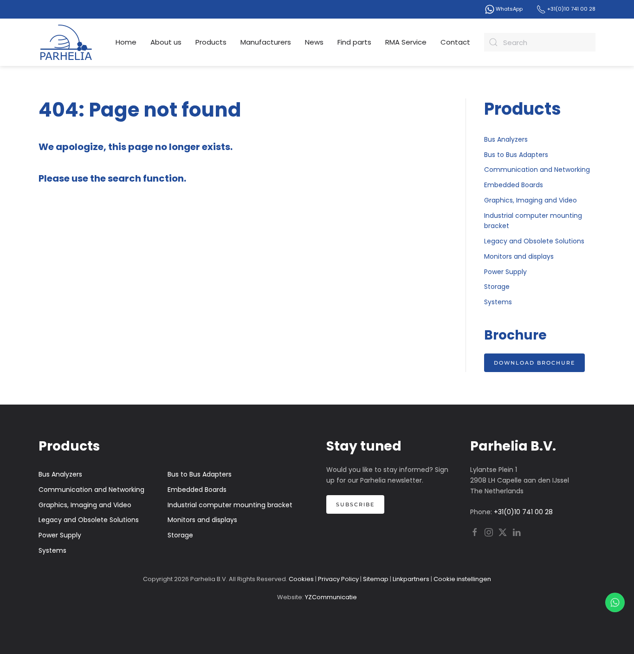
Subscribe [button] (355, 504)
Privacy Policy (338, 579)
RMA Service (406, 42)
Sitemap (375, 579)
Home (126, 42)
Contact (455, 42)
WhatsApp (508, 9)
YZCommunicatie (331, 597)
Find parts (354, 42)
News (314, 42)
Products (210, 42)
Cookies (301, 579)
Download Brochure (534, 363)
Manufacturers (265, 42)
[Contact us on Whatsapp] (615, 602)
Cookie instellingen (462, 579)
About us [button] (165, 42)
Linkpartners (411, 579)
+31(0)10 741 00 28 (570, 9)
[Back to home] (66, 42)
